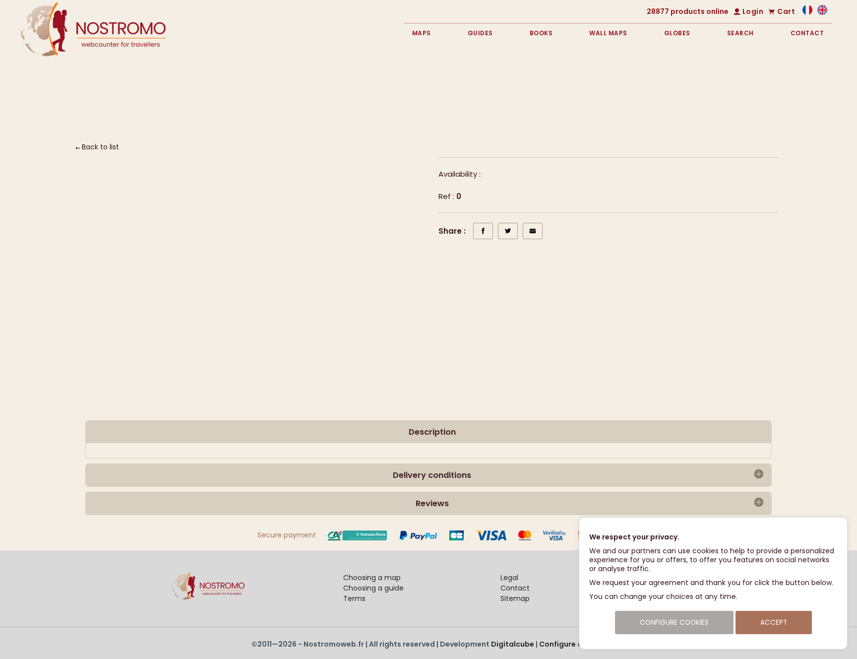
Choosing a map (372, 578)
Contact (807, 33)
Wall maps (608, 33)
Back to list (100, 147)
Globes (677, 33)
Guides (480, 33)
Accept (773, 622)
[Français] (807, 12)
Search (740, 33)
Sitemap (515, 598)
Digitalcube (512, 644)
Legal (509, 578)
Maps (421, 33)
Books (541, 33)
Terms (354, 598)
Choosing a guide (373, 588)
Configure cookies (572, 644)
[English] (822, 12)
